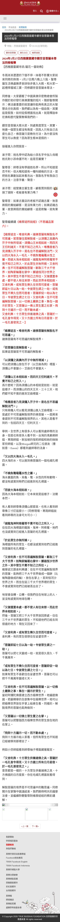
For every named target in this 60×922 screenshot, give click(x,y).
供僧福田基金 (12, 841)
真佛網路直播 (12, 879)
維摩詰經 (36, 53)
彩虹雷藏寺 (11, 886)
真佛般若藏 (11, 903)
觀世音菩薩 (11, 53)
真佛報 (9, 896)
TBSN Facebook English (16, 862)
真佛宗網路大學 (13, 869)
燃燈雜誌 (10, 900)
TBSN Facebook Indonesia (18, 865)
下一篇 (35, 826)
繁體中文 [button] (53, 11)
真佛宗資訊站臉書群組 (16, 854)
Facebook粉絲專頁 (14, 858)
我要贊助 (10, 837)
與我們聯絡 (11, 848)
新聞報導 (23, 27)
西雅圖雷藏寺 (12, 883)
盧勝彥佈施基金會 (14, 907)
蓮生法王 (24, 53)
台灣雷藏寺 (11, 890)
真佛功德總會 (12, 875)
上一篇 (24, 826)
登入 (35, 11)
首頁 (4, 27)
